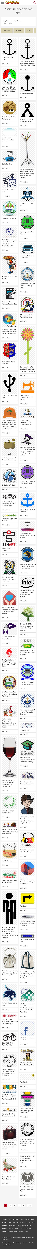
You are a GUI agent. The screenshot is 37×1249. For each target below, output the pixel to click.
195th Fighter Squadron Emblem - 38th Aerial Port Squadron (28, 566)
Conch (32, 1219)
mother (29, 1225)
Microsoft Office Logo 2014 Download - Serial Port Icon (27, 652)
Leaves (21, 1219)
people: (4, 1225)
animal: (4, 1222)
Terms (10, 1243)
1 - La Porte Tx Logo (9, 485)
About (4, 1243)
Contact (24, 1243)
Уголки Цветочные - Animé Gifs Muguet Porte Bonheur (8, 1177)
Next (29, 1206)
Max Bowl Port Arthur (9, 218)
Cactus (27, 1219)
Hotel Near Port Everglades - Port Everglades (7, 140)
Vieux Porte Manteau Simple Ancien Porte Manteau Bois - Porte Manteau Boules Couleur (27, 173)
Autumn (15, 1219)
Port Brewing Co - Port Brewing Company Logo (27, 285)
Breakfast (10, 1231)
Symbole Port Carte (26, 93)
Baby (14, 1225)
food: (4, 1231)
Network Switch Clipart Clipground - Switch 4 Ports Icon (27, 923)
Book (22, 1228)
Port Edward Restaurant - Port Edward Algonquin (26, 422)
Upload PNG (6, 1245)
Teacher (17, 1228)
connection (6, 30)
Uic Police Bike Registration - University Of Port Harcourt (10, 1021)
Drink (26, 1231)
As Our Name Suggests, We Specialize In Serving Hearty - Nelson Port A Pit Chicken (9, 723)
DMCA (31, 1243)
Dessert (21, 1231)
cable (29, 30)
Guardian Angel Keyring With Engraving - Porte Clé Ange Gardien (10, 973)
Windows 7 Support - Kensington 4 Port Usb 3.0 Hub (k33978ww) (9, 331)
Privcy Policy (17, 1243)
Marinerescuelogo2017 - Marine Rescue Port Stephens (27, 712)
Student (11, 1228)
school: (5, 1228)
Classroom (28, 1228)
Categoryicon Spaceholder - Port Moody (26, 397)
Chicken (31, 1222)
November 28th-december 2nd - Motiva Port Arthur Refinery (27, 760)
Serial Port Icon (7, 164)
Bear (13, 1222)
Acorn (10, 1219)
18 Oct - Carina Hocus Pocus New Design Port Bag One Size (9, 831)
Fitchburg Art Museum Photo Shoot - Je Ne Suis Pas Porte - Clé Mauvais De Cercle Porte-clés (27, 1008)
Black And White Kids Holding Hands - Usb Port (27, 1189)
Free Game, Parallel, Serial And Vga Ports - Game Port (27, 1110)
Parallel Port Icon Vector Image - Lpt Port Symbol (27, 535)
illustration (19, 30)
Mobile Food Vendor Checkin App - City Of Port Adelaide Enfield (9, 1097)
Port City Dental (25, 730)
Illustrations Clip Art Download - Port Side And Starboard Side (9, 89)
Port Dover (23, 906)
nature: (4, 1219)
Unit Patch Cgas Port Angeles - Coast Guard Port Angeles (9, 694)
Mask (10, 1225)
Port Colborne (6, 861)
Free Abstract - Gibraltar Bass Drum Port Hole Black (8, 503)
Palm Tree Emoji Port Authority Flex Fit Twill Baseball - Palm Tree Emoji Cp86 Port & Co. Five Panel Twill (9, 424)
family (24, 1225)
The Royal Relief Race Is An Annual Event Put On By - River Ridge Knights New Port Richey (27, 452)
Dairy (15, 1231)
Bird (17, 1222)
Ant (10, 1222)
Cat (27, 1222)
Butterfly (22, 1222)
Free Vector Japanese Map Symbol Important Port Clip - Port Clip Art (27, 63)
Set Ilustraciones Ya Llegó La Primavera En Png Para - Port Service (27, 369)
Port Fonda (23, 1082)
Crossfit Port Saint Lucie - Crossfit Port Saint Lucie (8, 579)
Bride (19, 1225)
